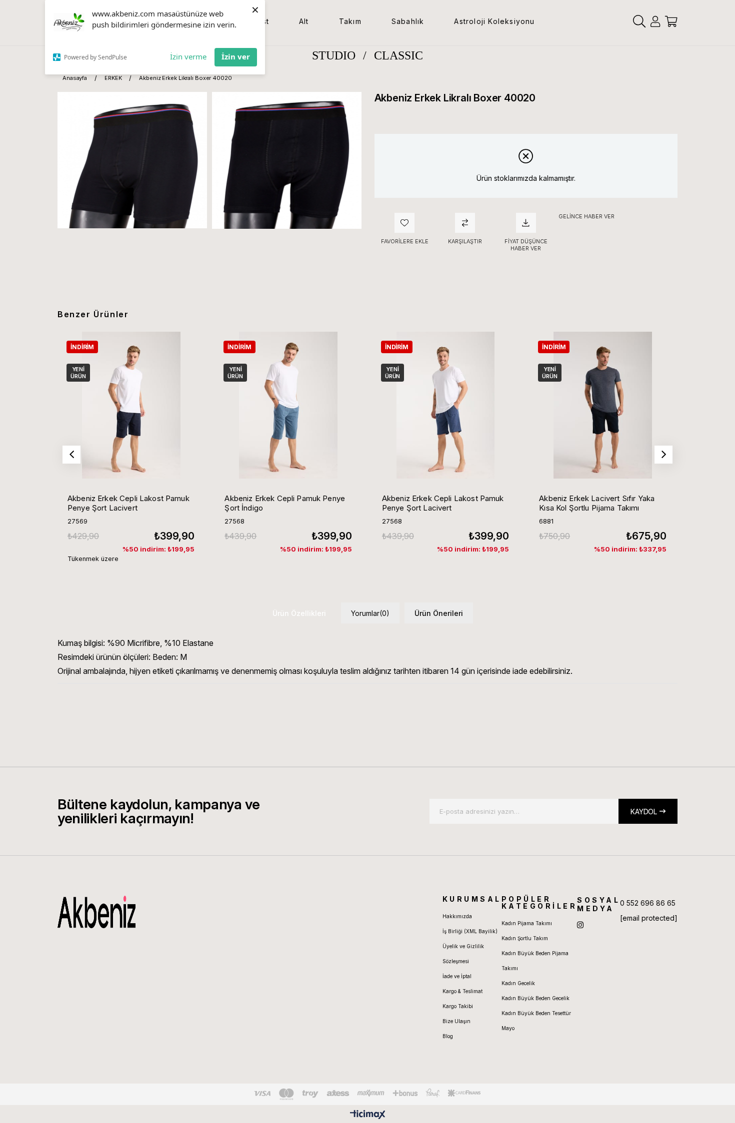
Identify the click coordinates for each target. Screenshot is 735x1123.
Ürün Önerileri (438, 613)
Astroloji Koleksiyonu (494, 21)
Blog (447, 1036)
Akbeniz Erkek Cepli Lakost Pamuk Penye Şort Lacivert (129, 503)
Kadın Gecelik (518, 983)
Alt (304, 21)
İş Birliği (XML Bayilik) (470, 931)
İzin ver (236, 56)
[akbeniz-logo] (144, 912)
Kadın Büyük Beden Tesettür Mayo (536, 1020)
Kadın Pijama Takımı (527, 923)
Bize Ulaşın (456, 1021)
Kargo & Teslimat (462, 991)
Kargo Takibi (457, 1006)
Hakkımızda (457, 916)
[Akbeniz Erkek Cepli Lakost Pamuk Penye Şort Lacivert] (131, 405)
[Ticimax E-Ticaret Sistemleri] (368, 1115)
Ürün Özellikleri (299, 613)
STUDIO (334, 55)
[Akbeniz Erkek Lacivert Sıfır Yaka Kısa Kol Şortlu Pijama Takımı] (602, 405)
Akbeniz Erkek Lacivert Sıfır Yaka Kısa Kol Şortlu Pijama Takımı (596, 503)
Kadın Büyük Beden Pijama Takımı (535, 960)
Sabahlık (408, 21)
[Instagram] (580, 925)
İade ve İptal (457, 976)
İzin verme (188, 56)
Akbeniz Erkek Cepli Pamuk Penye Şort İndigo (284, 503)
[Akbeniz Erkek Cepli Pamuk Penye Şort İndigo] (288, 405)
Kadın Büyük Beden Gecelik (536, 998)
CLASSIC (398, 55)
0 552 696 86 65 (648, 903)
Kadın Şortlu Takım (525, 938)
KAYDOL (643, 811)
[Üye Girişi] (655, 21)
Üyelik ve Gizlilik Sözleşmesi (463, 953)
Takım (350, 21)
